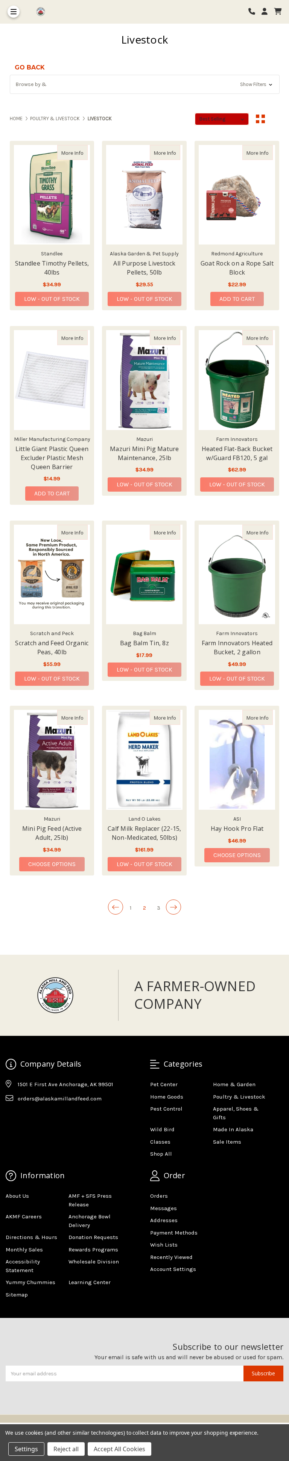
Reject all (66, 1449)
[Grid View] (260, 119)
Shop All (161, 1153)
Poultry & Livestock (239, 1096)
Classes (160, 1141)
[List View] (275, 119)
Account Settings (173, 1269)
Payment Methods (174, 1232)
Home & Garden (234, 1084)
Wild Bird (162, 1129)
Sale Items (227, 1141)
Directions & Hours (31, 1237)
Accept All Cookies (119, 1449)
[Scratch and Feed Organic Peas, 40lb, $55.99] (52, 574)
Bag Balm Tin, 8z (144, 643)
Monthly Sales (24, 1249)
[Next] (173, 907)
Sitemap (17, 1294)
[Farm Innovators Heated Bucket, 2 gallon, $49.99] (237, 574)
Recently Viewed (171, 1257)
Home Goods (166, 1096)
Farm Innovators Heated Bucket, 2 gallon (237, 647)
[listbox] (221, 119)
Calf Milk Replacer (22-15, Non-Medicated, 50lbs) (144, 833)
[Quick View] (79, 152)
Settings (26, 1449)
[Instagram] (25, 1117)
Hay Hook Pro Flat (237, 828)
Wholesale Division (93, 1261)
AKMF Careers (24, 1216)
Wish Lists (164, 1244)
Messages (163, 1208)
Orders (159, 1195)
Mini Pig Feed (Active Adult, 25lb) (52, 833)
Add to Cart (237, 298)
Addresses (164, 1220)
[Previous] (115, 907)
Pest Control (166, 1108)
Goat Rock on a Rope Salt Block (237, 267)
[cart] (277, 12)
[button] (145, 84)
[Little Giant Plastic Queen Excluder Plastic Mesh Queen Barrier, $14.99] (52, 380)
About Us (17, 1195)
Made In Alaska (233, 1129)
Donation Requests (93, 1237)
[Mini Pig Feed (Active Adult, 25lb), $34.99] (52, 760)
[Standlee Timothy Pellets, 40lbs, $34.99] (52, 195)
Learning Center (89, 1282)
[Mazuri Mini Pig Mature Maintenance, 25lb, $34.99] (144, 380)
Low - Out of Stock (52, 298)
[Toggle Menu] (14, 12)
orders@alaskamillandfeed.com (60, 1098)
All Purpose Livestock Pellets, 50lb (144, 267)
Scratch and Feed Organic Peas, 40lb (51, 647)
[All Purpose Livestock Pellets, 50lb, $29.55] (144, 195)
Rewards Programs (93, 1249)
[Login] (267, 12)
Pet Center (164, 1084)
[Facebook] (11, 1117)
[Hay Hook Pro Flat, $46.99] (237, 760)
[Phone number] (254, 12)
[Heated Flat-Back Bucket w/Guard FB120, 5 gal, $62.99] (237, 380)
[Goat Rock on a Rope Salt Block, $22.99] (237, 195)
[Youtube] (40, 1117)
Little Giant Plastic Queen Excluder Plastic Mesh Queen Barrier (52, 458)
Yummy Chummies (30, 1282)
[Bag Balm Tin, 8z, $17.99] (144, 574)
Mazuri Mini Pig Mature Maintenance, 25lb (144, 453)
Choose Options (56, 864)
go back (30, 67)
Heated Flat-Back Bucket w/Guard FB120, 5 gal (237, 453)
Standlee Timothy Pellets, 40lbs (52, 267)
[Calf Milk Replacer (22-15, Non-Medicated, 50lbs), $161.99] (144, 760)
